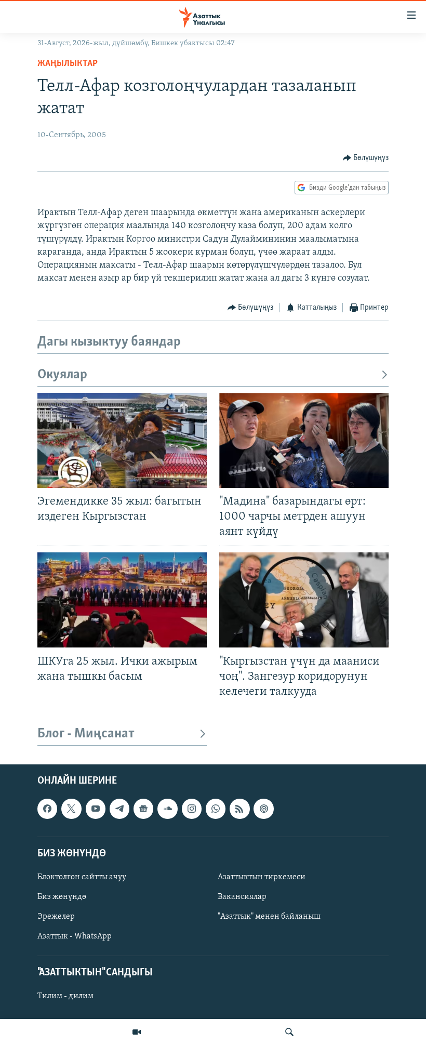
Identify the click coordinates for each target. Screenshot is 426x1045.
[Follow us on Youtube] (95, 808)
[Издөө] (289, 1032)
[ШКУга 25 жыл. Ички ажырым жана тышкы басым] (122, 599)
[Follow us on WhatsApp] (215, 808)
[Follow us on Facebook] (47, 808)
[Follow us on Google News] (143, 808)
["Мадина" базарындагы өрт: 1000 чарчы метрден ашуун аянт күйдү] (304, 440)
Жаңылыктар (67, 64)
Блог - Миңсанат (86, 734)
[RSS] (239, 808)
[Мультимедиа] (136, 1032)
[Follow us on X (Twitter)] (71, 808)
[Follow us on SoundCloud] (167, 808)
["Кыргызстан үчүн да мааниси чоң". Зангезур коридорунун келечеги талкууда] (304, 599)
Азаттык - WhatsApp (74, 936)
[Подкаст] (263, 808)
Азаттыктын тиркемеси (261, 877)
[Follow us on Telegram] (119, 808)
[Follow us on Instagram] (192, 808)
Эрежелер (56, 916)
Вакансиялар (242, 897)
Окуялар (62, 375)
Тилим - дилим (65, 996)
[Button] (366, 158)
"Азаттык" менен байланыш (269, 916)
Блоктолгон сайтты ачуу (81, 877)
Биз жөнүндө (61, 897)
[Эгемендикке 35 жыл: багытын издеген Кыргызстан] (122, 440)
